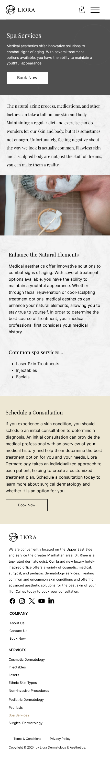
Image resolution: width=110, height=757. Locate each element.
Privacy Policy (60, 739)
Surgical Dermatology (25, 723)
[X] (32, 601)
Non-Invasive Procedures (29, 690)
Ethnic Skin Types (23, 682)
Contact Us (18, 631)
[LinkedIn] (51, 601)
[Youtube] (41, 601)
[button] (82, 9)
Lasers (14, 675)
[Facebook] (12, 601)
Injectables (17, 667)
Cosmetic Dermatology (27, 659)
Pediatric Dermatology (26, 699)
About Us (17, 623)
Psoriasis (16, 707)
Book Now (17, 638)
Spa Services (19, 715)
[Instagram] (22, 601)
